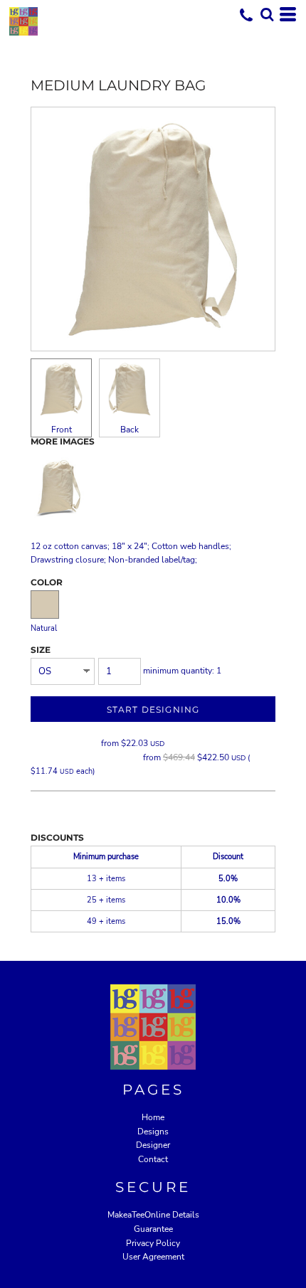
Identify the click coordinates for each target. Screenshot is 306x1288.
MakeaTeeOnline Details (153, 1214)
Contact (153, 1159)
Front (61, 429)
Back (129, 429)
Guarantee (153, 1229)
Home (153, 1117)
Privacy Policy (153, 1243)
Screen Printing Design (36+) (86, 757)
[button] (267, 14)
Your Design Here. (65, 743)
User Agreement (153, 1256)
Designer (153, 1145)
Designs (153, 1131)
